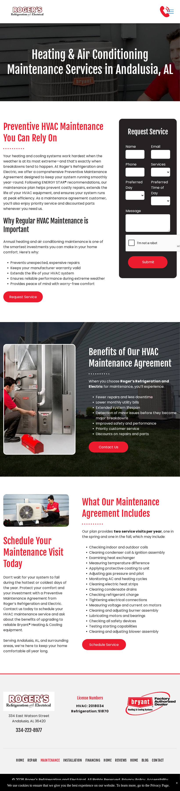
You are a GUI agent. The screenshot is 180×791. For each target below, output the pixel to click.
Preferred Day (134, 185)
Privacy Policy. (134, 779)
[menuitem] (20, 760)
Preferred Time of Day (159, 188)
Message (133, 210)
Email (155, 146)
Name (131, 146)
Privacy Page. (159, 785)
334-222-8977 (29, 730)
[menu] (170, 11)
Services (158, 164)
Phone (131, 164)
